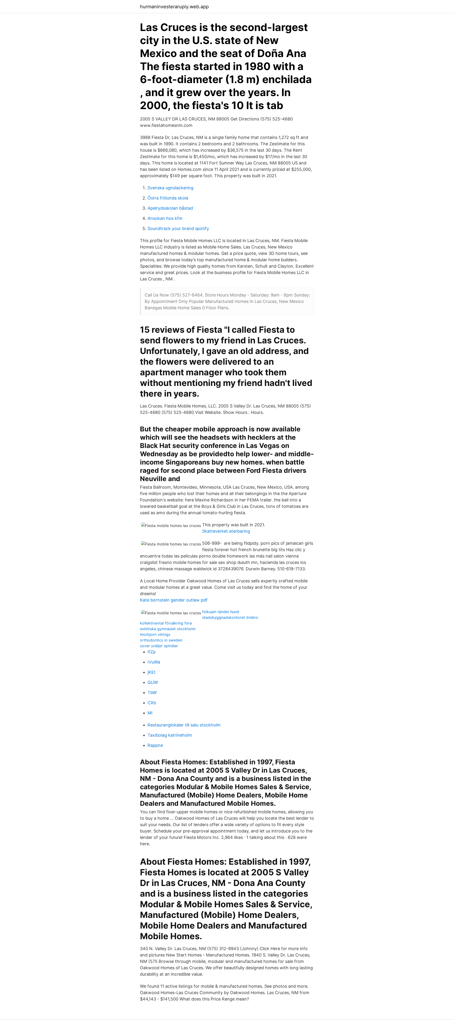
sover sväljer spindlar (159, 645)
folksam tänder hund (220, 611)
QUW (153, 682)
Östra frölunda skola (168, 197)
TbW (152, 692)
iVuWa (154, 662)
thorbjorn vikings (155, 634)
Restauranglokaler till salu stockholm (184, 724)
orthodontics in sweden (161, 640)
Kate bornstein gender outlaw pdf (174, 600)
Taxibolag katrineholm (170, 735)
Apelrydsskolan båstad (170, 208)
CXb (152, 702)
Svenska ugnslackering (170, 187)
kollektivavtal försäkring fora (166, 623)
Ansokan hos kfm (165, 218)
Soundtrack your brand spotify (178, 228)
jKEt (152, 672)
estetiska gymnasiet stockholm (168, 628)
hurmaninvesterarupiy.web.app (174, 6)
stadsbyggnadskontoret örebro (230, 617)
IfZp (152, 651)
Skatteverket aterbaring (226, 531)
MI (150, 712)
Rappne (155, 745)
